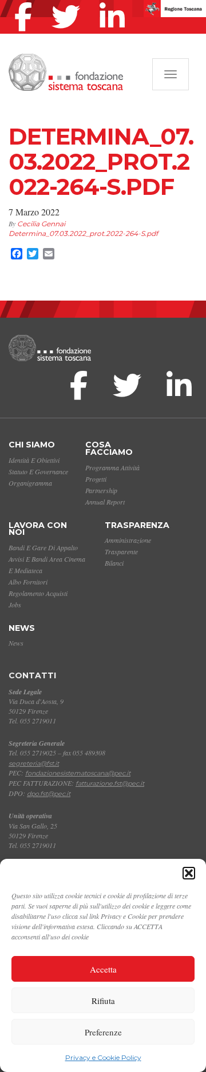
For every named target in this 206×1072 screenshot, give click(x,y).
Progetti (95, 478)
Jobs (15, 604)
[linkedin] (115, 2)
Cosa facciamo (109, 448)
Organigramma (30, 482)
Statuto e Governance (38, 471)
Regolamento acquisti (38, 593)
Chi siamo (32, 444)
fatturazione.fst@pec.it (110, 783)
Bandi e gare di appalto (43, 547)
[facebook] (26, 2)
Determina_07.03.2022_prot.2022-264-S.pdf (83, 233)
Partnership (101, 490)
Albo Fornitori (28, 581)
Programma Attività (112, 467)
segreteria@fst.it (34, 763)
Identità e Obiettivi (34, 460)
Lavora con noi (38, 529)
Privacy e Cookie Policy (103, 1057)
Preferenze (103, 1032)
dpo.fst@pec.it (48, 794)
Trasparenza (137, 525)
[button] (189, 873)
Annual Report (105, 501)
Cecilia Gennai (41, 223)
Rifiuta (103, 1000)
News (22, 628)
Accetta (103, 969)
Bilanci (114, 562)
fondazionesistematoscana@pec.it (77, 773)
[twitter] (69, 2)
